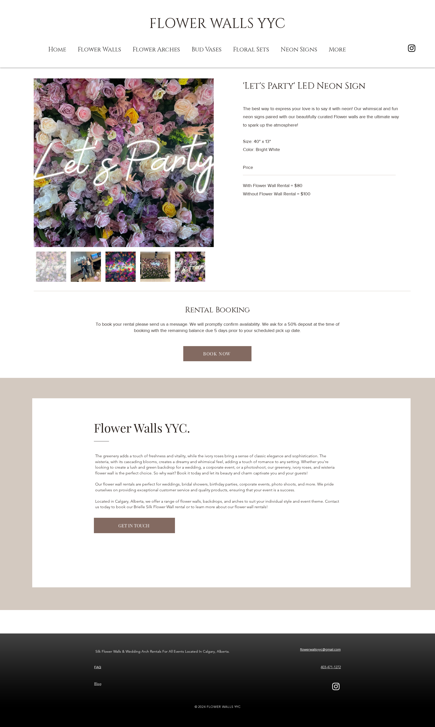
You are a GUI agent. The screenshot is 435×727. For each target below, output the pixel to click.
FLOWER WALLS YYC (217, 24)
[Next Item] (205, 163)
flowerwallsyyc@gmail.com (320, 649)
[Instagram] (412, 48)
